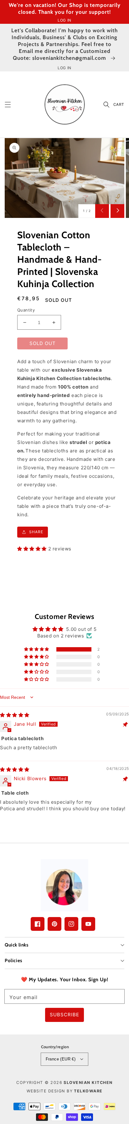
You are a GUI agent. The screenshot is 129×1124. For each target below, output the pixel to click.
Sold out (42, 343)
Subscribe (64, 1015)
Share (36, 531)
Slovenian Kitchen (88, 1082)
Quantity (26, 309)
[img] (14, 715)
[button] (8, 104)
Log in (64, 20)
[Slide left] (102, 211)
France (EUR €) (61, 1059)
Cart (118, 104)
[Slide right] (117, 211)
